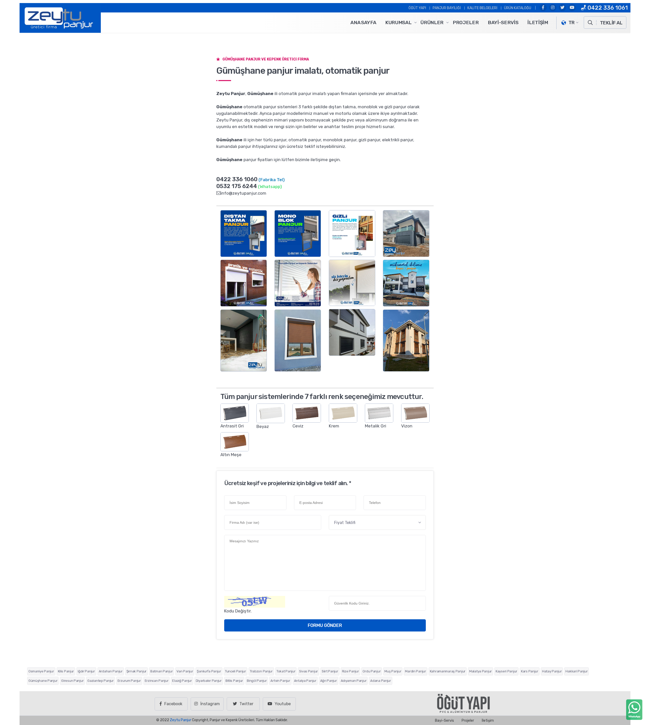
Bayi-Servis (503, 22)
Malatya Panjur (480, 671)
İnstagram (210, 703)
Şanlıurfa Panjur (209, 671)
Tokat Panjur (286, 671)
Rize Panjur (350, 671)
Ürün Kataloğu (517, 8)
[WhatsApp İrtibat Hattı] (634, 709)
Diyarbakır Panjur (209, 681)
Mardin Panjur (415, 671)
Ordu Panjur (372, 671)
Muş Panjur (392, 671)
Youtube (283, 703)
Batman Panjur (161, 671)
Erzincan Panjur (157, 681)
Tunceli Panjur (235, 671)
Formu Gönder (325, 625)
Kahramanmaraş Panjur (447, 671)
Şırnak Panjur (136, 671)
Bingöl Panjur (257, 681)
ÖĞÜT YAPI (417, 8)
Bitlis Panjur (234, 681)
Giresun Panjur (72, 681)
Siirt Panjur (330, 671)
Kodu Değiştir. (238, 610)
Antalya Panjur (305, 681)
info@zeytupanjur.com (243, 193)
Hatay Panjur (552, 671)
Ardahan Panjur (111, 671)
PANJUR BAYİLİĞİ (447, 8)
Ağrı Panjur (328, 681)
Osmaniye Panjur (41, 671)
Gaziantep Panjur (100, 681)
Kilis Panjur (66, 671)
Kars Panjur (529, 671)
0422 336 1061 (607, 7)
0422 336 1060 (236, 179)
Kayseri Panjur (506, 671)
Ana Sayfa (363, 22)
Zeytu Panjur (180, 720)
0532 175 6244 (236, 186)
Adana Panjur (380, 681)
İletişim (537, 22)
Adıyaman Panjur (354, 681)
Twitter (246, 703)
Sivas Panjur (308, 671)
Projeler (466, 22)
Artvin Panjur (280, 681)
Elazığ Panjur (182, 681)
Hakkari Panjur (576, 671)
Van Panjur (184, 671)
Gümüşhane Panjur (42, 681)
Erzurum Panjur (129, 681)
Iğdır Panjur (86, 671)
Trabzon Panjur (261, 671)
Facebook (173, 703)
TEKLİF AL (611, 23)
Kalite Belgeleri (482, 8)
